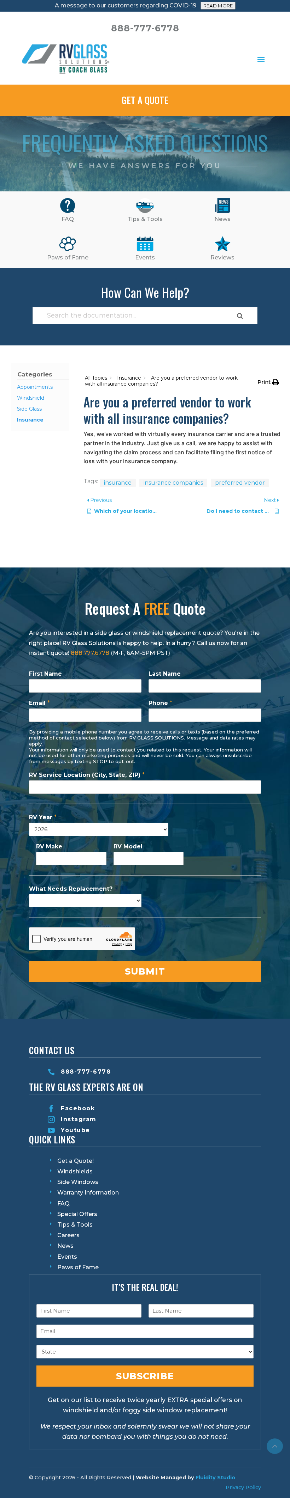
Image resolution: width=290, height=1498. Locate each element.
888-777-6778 (86, 1071)
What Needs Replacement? (70, 888)
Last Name (165, 673)
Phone (160, 703)
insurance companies (173, 482)
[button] (268, 382)
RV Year (43, 817)
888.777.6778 (90, 653)
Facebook (78, 1108)
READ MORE (218, 5)
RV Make (49, 846)
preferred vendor (240, 482)
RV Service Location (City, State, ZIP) (87, 775)
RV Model (128, 846)
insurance (118, 482)
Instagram (79, 1119)
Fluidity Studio (215, 1477)
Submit (145, 971)
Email (39, 703)
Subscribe (145, 1376)
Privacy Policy (243, 1487)
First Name (45, 673)
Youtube (75, 1130)
